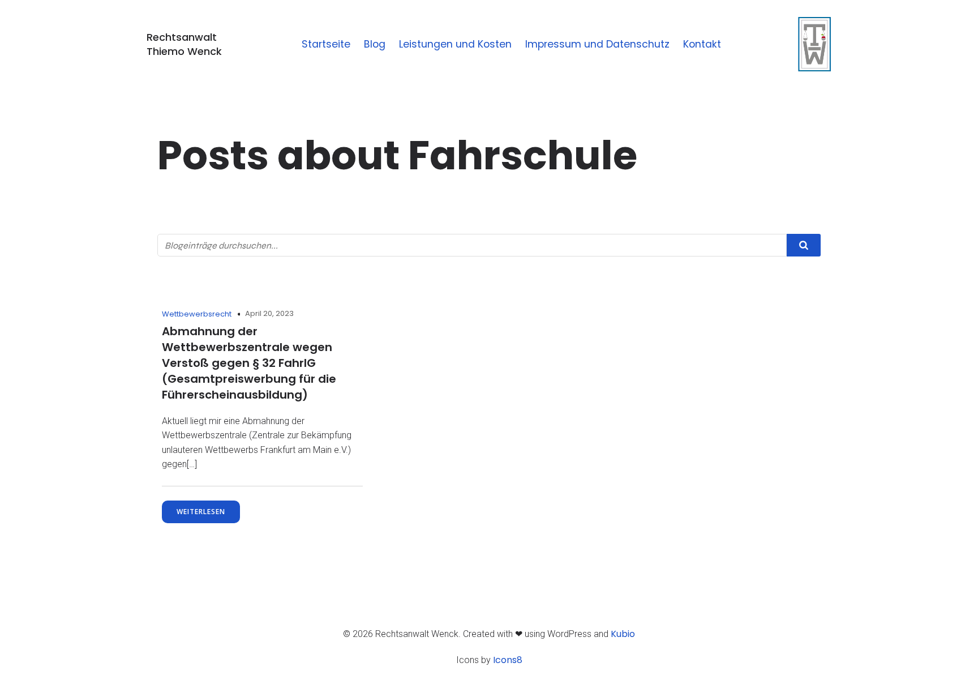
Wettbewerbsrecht (196, 314)
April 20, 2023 (269, 313)
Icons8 (507, 659)
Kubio (623, 633)
